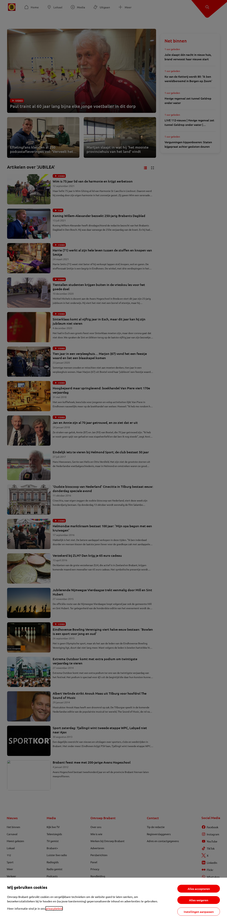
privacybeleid (54, 908)
